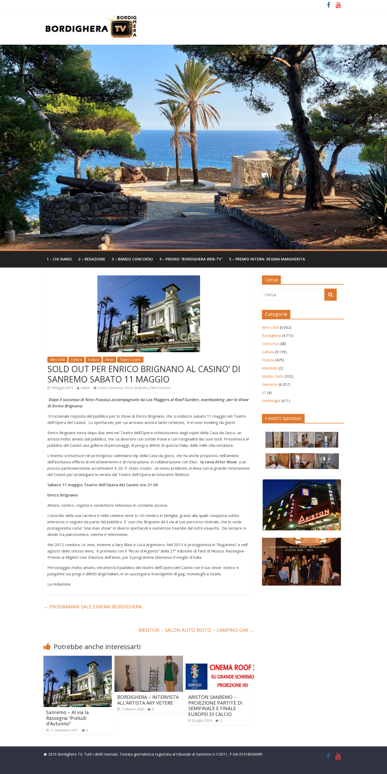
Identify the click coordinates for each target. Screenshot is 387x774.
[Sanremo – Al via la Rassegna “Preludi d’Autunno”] (77, 659)
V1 (264, 392)
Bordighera (271, 335)
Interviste (270, 368)
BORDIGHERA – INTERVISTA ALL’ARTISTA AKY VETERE (148, 700)
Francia (268, 359)
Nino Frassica (161, 388)
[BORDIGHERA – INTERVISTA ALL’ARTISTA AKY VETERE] (149, 659)
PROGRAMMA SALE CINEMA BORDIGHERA (92, 606)
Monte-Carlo (273, 376)
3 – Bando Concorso (132, 259)
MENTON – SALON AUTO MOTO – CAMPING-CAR (196, 630)
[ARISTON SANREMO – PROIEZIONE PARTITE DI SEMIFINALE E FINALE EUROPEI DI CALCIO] (220, 659)
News (109, 359)
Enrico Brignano (136, 388)
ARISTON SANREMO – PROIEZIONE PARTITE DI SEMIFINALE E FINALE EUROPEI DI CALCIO (215, 705)
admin (85, 388)
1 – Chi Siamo (59, 259)
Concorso (270, 343)
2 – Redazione (91, 259)
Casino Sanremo (110, 388)
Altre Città (57, 359)
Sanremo (269, 384)
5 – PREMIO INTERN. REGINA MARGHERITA (267, 259)
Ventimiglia (271, 400)
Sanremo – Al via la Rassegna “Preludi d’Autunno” (67, 718)
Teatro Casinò (130, 359)
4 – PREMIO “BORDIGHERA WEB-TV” (191, 259)
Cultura (76, 359)
